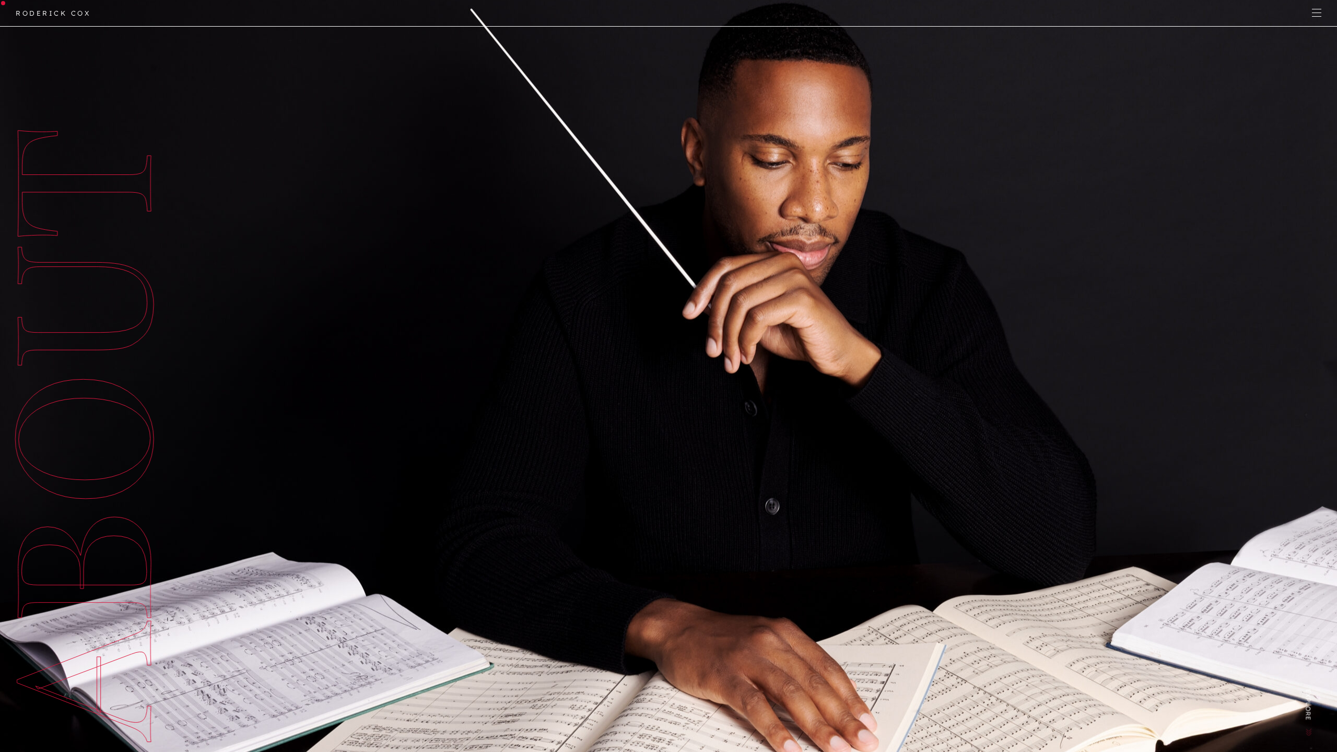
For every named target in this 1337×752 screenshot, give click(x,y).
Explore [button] (1308, 705)
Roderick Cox (53, 13)
